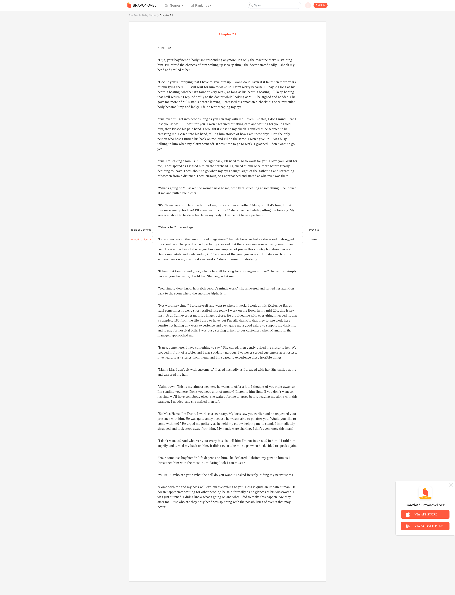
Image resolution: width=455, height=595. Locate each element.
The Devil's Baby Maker (142, 15)
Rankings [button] (202, 5)
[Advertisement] (227, 541)
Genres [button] (175, 5)
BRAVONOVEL (144, 5)
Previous (314, 229)
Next (314, 239)
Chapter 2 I (166, 15)
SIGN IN (320, 5)
